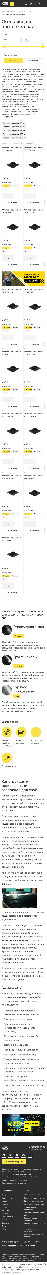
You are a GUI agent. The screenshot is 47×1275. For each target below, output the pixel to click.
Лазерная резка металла (33, 1201)
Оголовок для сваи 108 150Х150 (11, 414)
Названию (6, 143)
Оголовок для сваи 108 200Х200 (33, 414)
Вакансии (5, 1210)
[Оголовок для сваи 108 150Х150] (12, 430)
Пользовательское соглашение (14, 1183)
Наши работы (7, 1198)
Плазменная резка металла (34, 1198)
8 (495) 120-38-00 (26, 4)
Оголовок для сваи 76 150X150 (11, 211)
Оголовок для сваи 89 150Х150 (33, 290)
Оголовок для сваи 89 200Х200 (11, 353)
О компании (7, 1190)
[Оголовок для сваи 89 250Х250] (34, 368)
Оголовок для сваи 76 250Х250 (11, 290)
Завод (4, 1195)
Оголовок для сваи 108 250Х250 (11, 477)
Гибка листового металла (33, 1195)
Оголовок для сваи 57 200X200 (33, 149)
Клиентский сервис (13, 1162)
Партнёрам (22, 1246)
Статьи (4, 1207)
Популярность (27, 143)
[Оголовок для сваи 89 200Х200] (12, 368)
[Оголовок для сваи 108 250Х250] (12, 492)
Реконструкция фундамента (30, 1208)
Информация (7, 1242)
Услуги (26, 1190)
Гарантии (36, 1242)
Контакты (32, 1246)
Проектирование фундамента (30, 1219)
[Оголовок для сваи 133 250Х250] (12, 554)
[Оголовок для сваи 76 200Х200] (34, 226)
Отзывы (5, 1213)
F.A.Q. (4, 1229)
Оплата (27, 1242)
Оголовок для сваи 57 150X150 (11, 149)
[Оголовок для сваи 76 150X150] (12, 226)
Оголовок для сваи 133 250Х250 (11, 539)
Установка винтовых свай (34, 1204)
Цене (15, 143)
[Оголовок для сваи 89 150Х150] (34, 305)
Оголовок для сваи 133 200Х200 (33, 477)
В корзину (12, 202)
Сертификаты (7, 1216)
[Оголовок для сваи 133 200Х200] (34, 492)
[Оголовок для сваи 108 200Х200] (34, 430)
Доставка (18, 1242)
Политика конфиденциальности (14, 1180)
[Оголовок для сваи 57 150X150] (12, 163)
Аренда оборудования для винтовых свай (34, 1224)
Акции (4, 1246)
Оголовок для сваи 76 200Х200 (33, 211)
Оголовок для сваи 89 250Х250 (33, 353)
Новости (12, 1246)
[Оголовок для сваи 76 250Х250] (12, 305)
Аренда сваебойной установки (31, 1230)
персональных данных (11, 1272)
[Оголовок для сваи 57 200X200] (34, 163)
